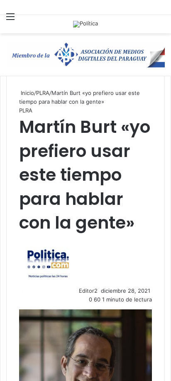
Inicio (26, 93)
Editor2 (88, 290)
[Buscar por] (160, 25)
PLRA (42, 93)
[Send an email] (100, 290)
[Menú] (10, 21)
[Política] (85, 24)
